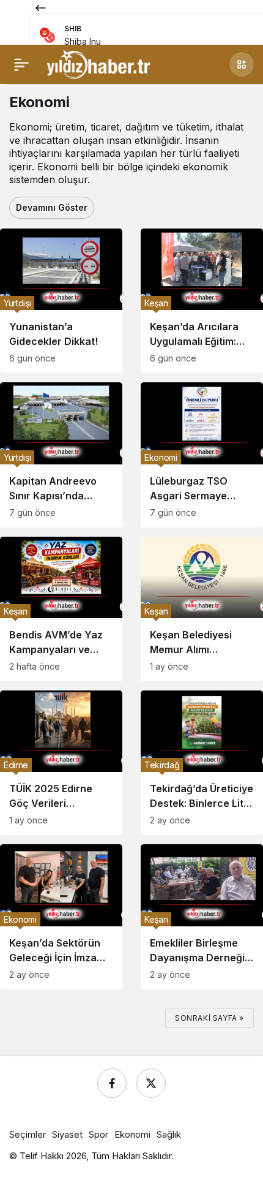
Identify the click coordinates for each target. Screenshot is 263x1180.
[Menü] (21, 64)
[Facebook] (112, 1083)
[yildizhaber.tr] (98, 63)
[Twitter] (151, 1083)
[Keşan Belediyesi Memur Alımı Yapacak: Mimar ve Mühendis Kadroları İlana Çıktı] (202, 609)
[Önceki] (40, 7)
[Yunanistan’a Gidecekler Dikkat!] (61, 301)
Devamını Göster (51, 207)
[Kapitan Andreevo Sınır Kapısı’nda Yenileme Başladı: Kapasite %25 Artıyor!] (61, 454)
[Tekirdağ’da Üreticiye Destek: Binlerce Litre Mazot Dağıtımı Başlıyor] (202, 762)
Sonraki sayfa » (209, 1018)
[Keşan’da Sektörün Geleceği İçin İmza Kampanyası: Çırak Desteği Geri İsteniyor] (61, 916)
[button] (241, 64)
